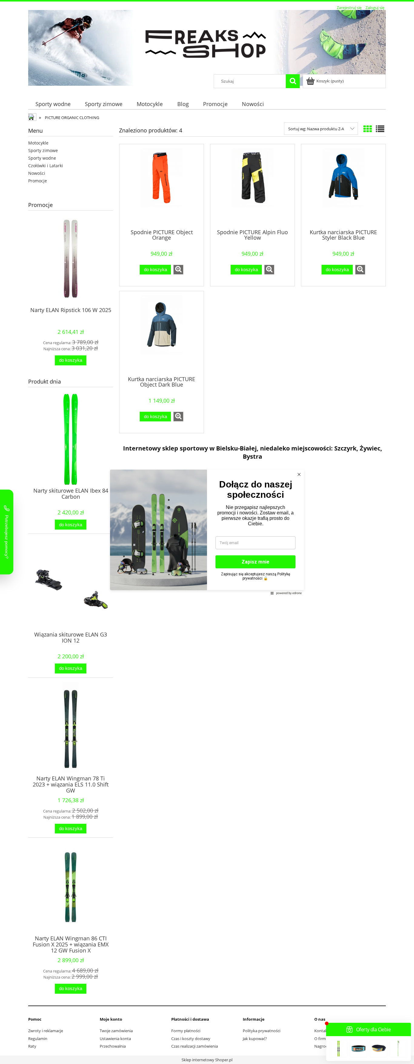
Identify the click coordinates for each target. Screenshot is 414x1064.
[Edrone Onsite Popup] (207, 532)
